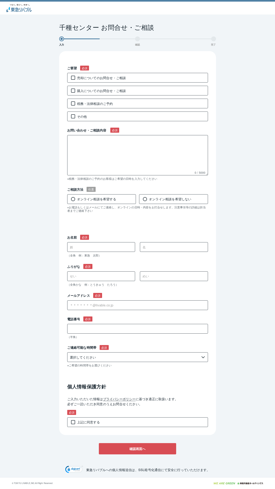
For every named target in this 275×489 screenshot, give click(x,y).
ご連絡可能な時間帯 (82, 347)
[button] (74, 470)
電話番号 (73, 319)
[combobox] (137, 305)
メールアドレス (78, 295)
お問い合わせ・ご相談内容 (87, 130)
